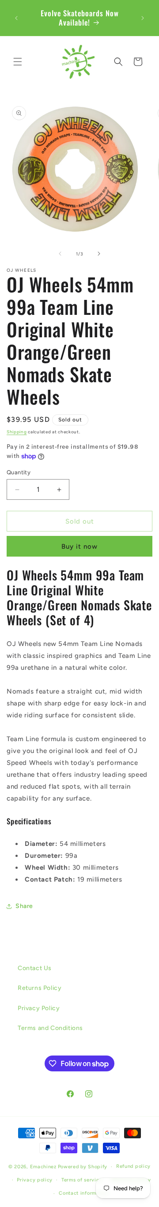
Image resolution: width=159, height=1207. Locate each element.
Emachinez (43, 1167)
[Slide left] (60, 253)
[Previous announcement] (16, 18)
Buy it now (79, 546)
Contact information (84, 1193)
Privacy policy (35, 1180)
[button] (17, 61)
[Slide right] (99, 253)
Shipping (17, 432)
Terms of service (81, 1180)
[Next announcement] (142, 18)
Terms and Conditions (50, 1028)
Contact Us (35, 968)
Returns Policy (39, 988)
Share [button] (24, 906)
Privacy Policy (39, 1008)
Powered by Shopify (83, 1167)
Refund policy (133, 1166)
